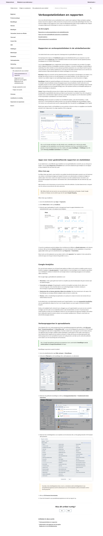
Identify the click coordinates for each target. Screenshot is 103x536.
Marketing (13, 64)
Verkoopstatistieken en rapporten (20, 74)
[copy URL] (40, 50)
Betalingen (13, 29)
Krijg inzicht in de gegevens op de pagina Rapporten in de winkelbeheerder (20, 80)
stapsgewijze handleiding (85, 301)
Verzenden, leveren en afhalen (19, 33)
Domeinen (13, 56)
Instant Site (13, 41)
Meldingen (13, 48)
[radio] (61, 510)
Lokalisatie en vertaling (17, 98)
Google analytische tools (19, 87)
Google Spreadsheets (47, 329)
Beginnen (13, 14)
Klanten (13, 25)
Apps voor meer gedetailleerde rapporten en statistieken (53, 34)
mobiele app (51, 59)
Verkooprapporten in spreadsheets (47, 39)
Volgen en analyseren (25, 8)
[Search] (90, 8)
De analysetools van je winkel (40, 8)
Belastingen (14, 52)
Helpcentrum (14, 8)
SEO (12, 44)
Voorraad (13, 37)
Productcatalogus (15, 18)
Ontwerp (13, 94)
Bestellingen (14, 21)
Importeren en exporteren (17, 101)
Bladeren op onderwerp (24, 2)
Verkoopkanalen (15, 60)
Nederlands (91, 2)
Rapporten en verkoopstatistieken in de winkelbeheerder (53, 32)
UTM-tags (81, 103)
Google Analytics (42, 36)
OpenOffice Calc (59, 329)
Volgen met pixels (17, 89)
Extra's (12, 105)
